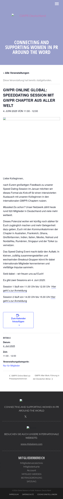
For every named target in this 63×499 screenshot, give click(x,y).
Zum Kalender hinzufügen (18, 320)
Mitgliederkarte (31, 467)
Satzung (31, 482)
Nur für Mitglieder (11, 365)
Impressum (14, 494)
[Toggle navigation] (57, 3)
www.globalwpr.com (31, 444)
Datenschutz (28, 494)
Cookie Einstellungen (47, 494)
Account (31, 470)
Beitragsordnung (31, 478)
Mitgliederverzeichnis (31, 463)
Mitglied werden (31, 474)
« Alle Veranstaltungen (16, 73)
